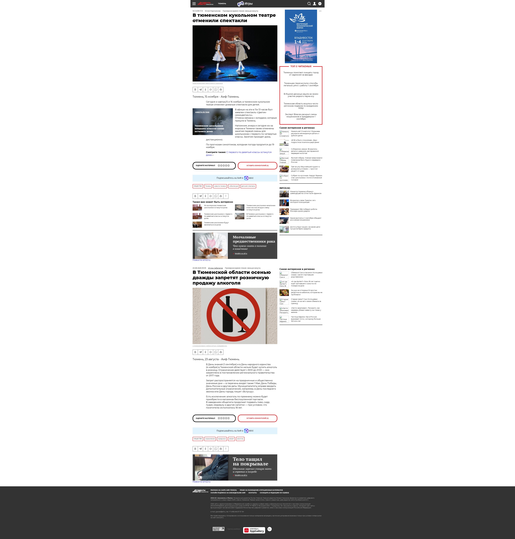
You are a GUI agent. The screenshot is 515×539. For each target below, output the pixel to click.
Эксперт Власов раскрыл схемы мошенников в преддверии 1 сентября (301, 116)
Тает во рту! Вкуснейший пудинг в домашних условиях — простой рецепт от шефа (305, 169)
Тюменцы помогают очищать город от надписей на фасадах (301, 73)
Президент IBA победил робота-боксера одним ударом (304, 210)
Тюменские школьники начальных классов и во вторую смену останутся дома (261, 207)
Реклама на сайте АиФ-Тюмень (224, 490)
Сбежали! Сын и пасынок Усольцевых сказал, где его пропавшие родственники (306, 275)
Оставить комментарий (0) (258, 165)
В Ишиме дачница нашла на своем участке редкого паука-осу (301, 95)
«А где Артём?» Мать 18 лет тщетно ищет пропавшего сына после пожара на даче (305, 283)
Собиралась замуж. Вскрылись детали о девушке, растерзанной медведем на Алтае (305, 151)
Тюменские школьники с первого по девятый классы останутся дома (218, 216)
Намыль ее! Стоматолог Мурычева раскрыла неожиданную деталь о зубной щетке (305, 133)
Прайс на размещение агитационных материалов (261, 490)
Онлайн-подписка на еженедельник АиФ (228, 493)
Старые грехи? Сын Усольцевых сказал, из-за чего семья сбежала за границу (306, 301)
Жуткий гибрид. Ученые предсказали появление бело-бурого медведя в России (306, 160)
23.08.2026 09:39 (199, 268)
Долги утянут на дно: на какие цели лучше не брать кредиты (305, 228)
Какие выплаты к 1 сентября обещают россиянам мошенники (305, 219)
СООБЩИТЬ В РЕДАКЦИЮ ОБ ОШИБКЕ (274, 493)
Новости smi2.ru (201, 260)
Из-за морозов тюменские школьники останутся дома (215, 206)
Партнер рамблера (233, 529)
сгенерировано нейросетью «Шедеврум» (210, 346)
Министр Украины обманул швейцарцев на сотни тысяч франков (305, 192)
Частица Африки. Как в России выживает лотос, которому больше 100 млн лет (306, 319)
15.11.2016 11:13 (198, 11)
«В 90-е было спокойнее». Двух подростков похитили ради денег (305, 141)
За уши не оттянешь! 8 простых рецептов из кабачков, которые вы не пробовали (306, 292)
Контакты (253, 493)
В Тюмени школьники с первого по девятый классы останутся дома (260, 216)
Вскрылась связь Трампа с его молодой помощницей (303, 201)
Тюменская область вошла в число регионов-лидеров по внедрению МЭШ (301, 106)
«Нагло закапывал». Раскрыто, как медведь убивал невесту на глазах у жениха (306, 310)
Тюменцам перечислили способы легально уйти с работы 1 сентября (301, 84)
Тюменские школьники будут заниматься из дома (216, 224)
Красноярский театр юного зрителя (208, 83)
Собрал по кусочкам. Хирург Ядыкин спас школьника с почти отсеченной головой (306, 178)
